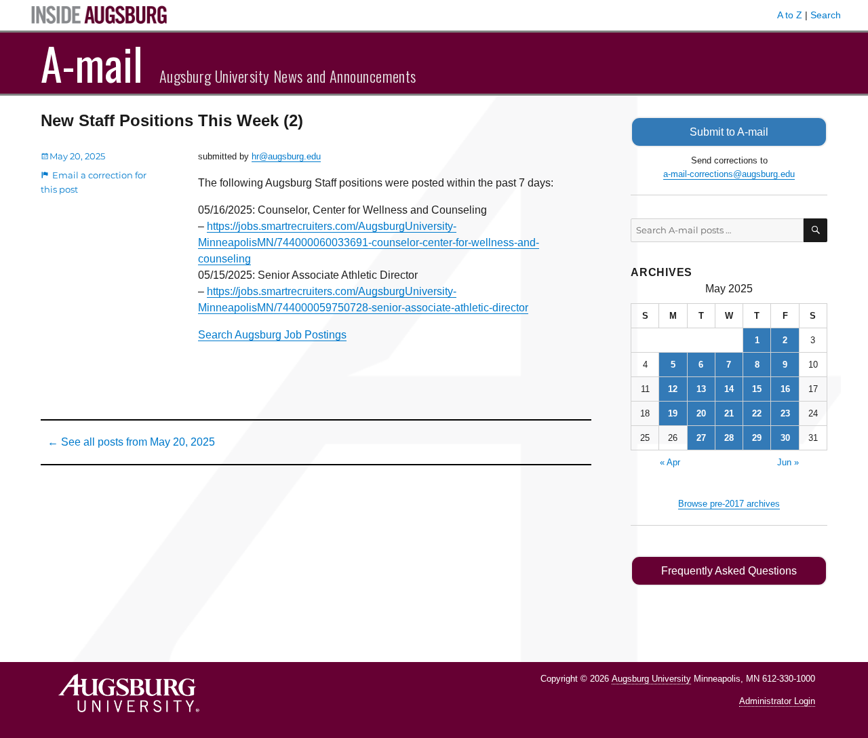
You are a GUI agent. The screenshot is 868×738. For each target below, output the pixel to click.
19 (672, 413)
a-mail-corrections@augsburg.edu (729, 174)
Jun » (788, 462)
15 (757, 389)
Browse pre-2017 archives (729, 504)
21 (729, 413)
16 (785, 389)
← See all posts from (131, 442)
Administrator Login (777, 701)
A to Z (789, 14)
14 (729, 389)
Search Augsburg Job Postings (272, 335)
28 (729, 438)
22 (757, 413)
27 (701, 438)
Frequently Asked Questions (729, 571)
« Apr (670, 462)
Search (825, 14)
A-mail (92, 63)
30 (785, 438)
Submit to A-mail (729, 132)
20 (701, 413)
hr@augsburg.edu (286, 156)
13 (701, 389)
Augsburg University (651, 679)
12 (672, 389)
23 (785, 413)
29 (757, 438)
